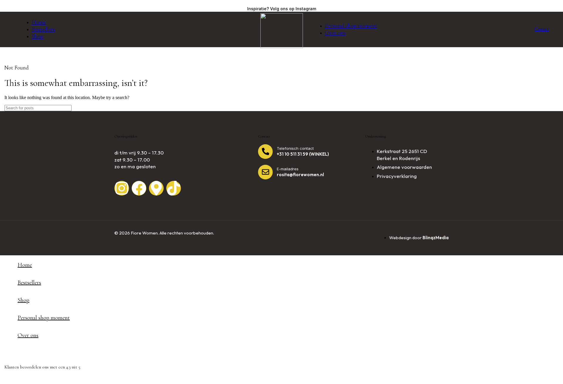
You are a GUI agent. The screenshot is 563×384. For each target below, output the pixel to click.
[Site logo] (281, 46)
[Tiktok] (173, 188)
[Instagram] (121, 188)
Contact (542, 29)
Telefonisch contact (295, 148)
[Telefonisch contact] (265, 151)
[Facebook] (139, 188)
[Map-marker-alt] (156, 188)
